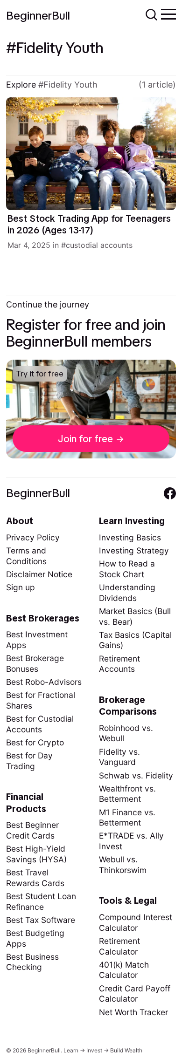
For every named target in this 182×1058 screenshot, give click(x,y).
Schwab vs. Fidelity (136, 775)
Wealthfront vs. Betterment (127, 794)
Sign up (20, 587)
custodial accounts (99, 245)
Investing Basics (130, 537)
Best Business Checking (32, 962)
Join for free (85, 438)
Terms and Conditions (26, 556)
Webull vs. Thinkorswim (123, 864)
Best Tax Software (40, 920)
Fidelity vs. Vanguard (119, 757)
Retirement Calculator (119, 946)
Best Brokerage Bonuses (35, 663)
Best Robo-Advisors (44, 682)
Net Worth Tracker (133, 1012)
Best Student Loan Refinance (41, 901)
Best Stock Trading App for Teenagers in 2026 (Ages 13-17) (89, 224)
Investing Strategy (134, 550)
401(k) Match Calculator (124, 970)
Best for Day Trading (29, 761)
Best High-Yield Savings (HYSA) (36, 854)
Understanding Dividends (127, 592)
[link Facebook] (170, 493)
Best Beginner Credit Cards (32, 830)
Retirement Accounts (119, 664)
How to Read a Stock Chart (127, 569)
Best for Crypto (35, 742)
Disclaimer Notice (39, 574)
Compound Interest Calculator (135, 922)
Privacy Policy (33, 537)
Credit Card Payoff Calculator (134, 993)
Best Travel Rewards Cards (35, 877)
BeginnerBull (38, 15)
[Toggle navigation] (168, 13)
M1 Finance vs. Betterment (127, 817)
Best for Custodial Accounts (40, 724)
